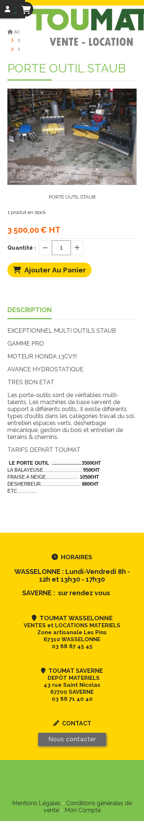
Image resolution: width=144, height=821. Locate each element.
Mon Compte (83, 810)
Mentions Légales (36, 803)
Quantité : (21, 247)
